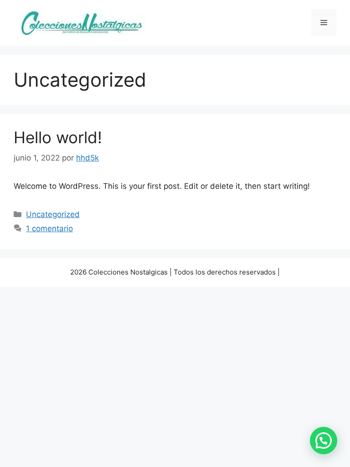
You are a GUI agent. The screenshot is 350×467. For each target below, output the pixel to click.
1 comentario (49, 228)
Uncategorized (53, 214)
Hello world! (58, 137)
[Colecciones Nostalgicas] (81, 22)
